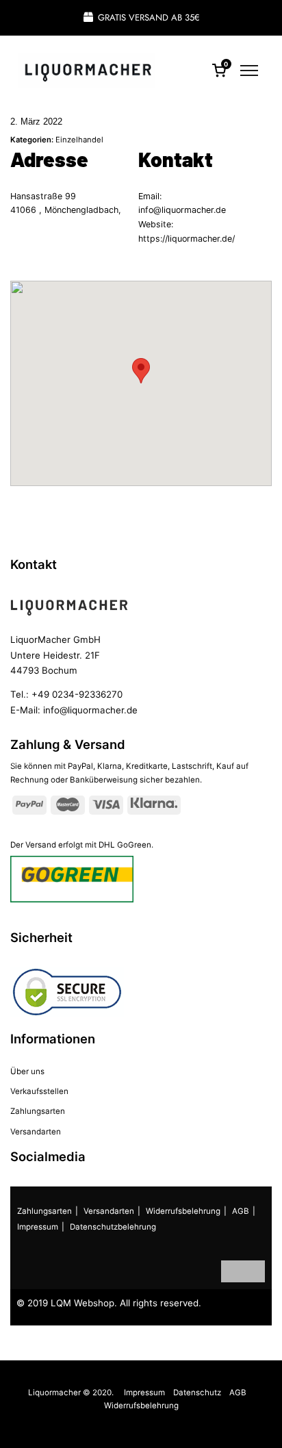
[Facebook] (232, 1271)
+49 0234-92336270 (77, 694)
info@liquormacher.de (182, 210)
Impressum (37, 1227)
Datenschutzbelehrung (113, 1227)
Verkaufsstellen (39, 1091)
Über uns (27, 1071)
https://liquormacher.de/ (186, 238)
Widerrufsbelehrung (183, 1211)
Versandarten (35, 1131)
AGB (240, 1211)
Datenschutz (197, 1392)
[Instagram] (254, 1271)
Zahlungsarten (37, 1111)
